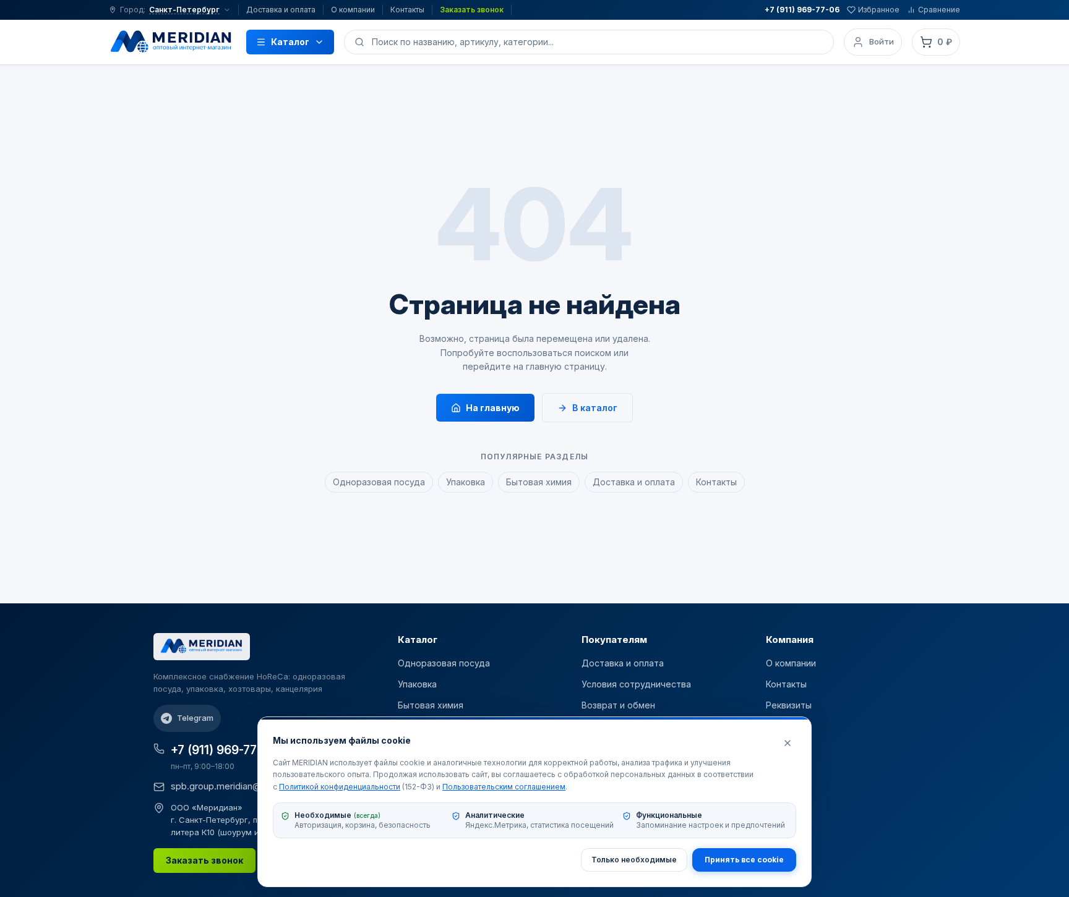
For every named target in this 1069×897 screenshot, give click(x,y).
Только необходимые (634, 859)
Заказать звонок (472, 9)
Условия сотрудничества (636, 684)
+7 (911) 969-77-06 (802, 9)
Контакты (407, 9)
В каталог (594, 407)
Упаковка (465, 482)
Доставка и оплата (281, 9)
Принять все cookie (744, 859)
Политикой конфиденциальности (339, 786)
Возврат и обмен (618, 705)
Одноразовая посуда (379, 482)
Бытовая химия (539, 482)
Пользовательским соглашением (503, 786)
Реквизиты (789, 705)
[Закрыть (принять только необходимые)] (787, 743)
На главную (493, 407)
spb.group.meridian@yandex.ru (237, 786)
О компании (353, 9)
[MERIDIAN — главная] (171, 42)
